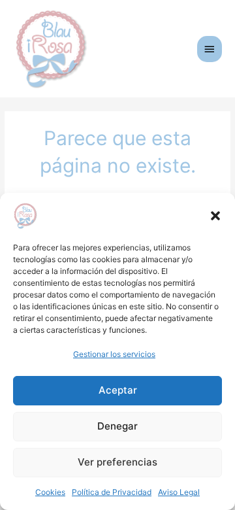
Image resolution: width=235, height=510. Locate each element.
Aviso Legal (179, 492)
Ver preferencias (117, 462)
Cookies (50, 492)
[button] (215, 215)
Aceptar (118, 390)
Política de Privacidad (111, 492)
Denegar (117, 426)
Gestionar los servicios (114, 354)
